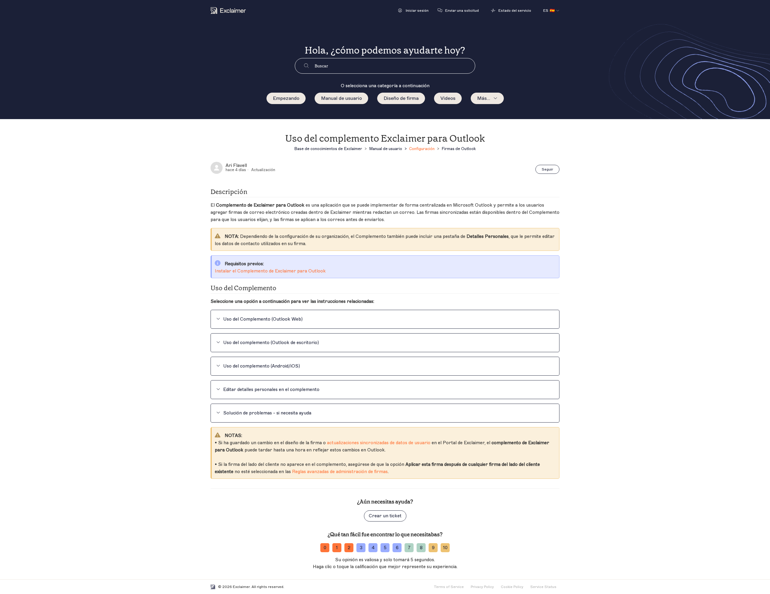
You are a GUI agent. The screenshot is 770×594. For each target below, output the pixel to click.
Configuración (422, 149)
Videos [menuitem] (447, 98)
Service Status (543, 587)
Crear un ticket (385, 516)
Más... (483, 98)
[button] (413, 10)
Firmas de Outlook (459, 149)
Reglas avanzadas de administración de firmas (340, 471)
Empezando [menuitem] (286, 98)
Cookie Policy (512, 587)
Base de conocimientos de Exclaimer (328, 149)
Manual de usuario (341, 98)
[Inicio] (228, 10)
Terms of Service (449, 587)
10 (445, 548)
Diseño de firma (401, 98)
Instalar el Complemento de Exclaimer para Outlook (270, 271)
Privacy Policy (482, 587)
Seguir (547, 169)
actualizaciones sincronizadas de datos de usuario (378, 443)
